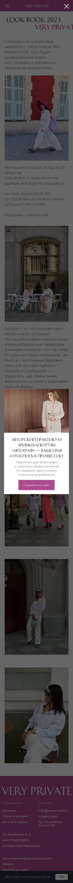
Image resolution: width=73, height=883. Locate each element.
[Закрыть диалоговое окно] (66, 6)
